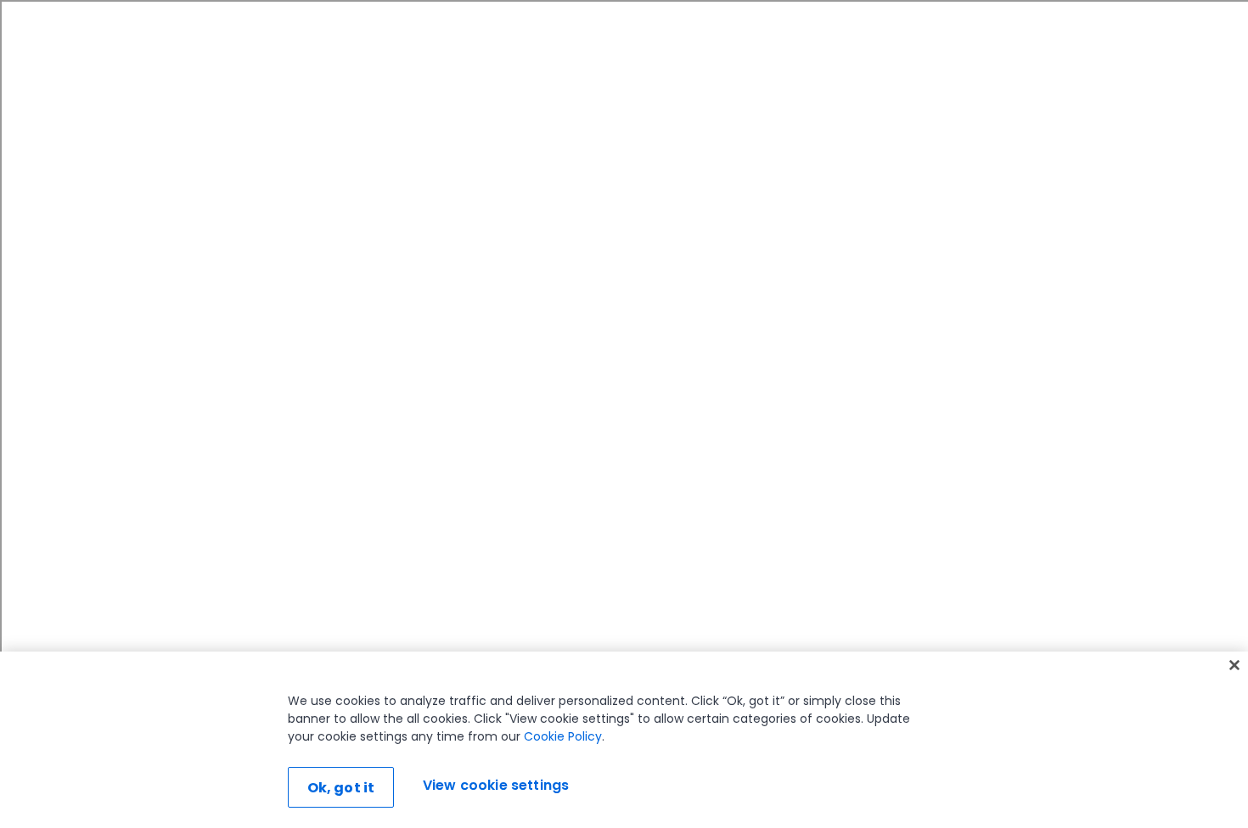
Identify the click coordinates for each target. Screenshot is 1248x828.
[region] (624, 740)
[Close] (1234, 665)
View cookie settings (496, 785)
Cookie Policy (563, 736)
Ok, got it (341, 787)
